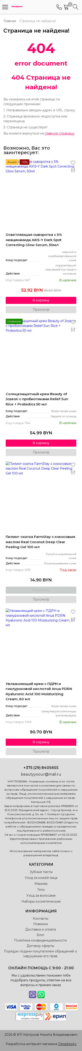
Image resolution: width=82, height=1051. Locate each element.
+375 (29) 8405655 (41, 768)
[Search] (76, 7)
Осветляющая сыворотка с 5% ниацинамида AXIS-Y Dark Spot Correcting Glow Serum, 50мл (34, 239)
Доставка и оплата (40, 929)
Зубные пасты (41, 872)
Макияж (41, 884)
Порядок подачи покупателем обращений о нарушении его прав (40, 953)
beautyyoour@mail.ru (41, 774)
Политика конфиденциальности (40, 940)
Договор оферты (40, 946)
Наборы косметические (41, 901)
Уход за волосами (41, 895)
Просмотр (41, 310)
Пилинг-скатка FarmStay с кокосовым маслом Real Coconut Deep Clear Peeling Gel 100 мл (40, 541)
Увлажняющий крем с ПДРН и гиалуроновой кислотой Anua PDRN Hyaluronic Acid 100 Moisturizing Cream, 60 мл (39, 691)
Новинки (40, 924)
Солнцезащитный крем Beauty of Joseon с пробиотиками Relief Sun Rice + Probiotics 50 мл (37, 399)
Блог (40, 935)
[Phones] (59, 7)
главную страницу (59, 133)
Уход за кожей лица (41, 878)
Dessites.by (67, 1044)
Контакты (40, 918)
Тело (41, 890)
